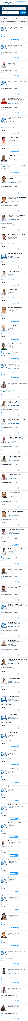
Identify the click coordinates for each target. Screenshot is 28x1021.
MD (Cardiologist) (18, 623)
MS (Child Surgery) (13, 420)
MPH (13, 139)
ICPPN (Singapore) (21, 440)
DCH (11, 457)
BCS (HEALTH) (12, 493)
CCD (17, 139)
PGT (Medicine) (20, 27)
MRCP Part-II (12, 63)
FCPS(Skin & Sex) (23, 383)
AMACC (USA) (10, 642)
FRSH (20, 157)
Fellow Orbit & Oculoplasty (17, 698)
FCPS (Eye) (17, 291)
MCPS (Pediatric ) (21, 438)
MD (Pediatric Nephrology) (13, 440)
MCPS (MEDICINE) (13, 569)
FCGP (15, 139)
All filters (5, 18)
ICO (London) (10, 970)
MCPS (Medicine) (11, 121)
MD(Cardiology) (11, 100)
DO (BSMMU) (14, 842)
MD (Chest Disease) (19, 550)
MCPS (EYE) (17, 327)
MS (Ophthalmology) (14, 716)
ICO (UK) (19, 309)
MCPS (16, 915)
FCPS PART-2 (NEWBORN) (12, 495)
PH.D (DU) (18, 512)
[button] (3, 2)
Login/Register (21, 2)
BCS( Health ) (15, 383)
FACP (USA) (10, 237)
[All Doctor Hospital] (14, 8)
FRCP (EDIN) (15, 237)
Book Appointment (14, 39)
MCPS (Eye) (20, 273)
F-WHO (11, 157)
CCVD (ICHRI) (20, 81)
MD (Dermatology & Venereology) (14, 365)
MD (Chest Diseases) (16, 530)
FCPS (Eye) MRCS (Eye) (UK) (20, 969)
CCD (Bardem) (19, 605)
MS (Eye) (23, 273)
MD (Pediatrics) (18, 402)
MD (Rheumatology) (20, 179)
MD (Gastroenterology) (19, 120)
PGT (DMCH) (20, 45)
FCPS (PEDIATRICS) (19, 493)
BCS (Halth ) (12, 291)
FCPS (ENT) (16, 345)
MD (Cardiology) (20, 641)
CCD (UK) (22, 157)
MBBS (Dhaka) (10, 383)
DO (11, 933)
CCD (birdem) (12, 806)
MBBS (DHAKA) (10, 309)
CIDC (9, 158)
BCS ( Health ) (12, 550)
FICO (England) (22, 806)
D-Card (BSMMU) (13, 605)
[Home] (9, 3)
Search (23, 12)
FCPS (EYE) (16, 309)
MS (11, 698)
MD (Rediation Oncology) (19, 679)
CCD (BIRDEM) (14, 27)
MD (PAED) (14, 512)
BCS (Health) (16, 100)
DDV (19, 383)
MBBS (9, 63)
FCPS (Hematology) (18, 254)
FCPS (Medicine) (16, 99)
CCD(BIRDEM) (14, 457)
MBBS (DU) (10, 27)
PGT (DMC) (25, 81)
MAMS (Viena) (15, 157)
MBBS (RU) (10, 81)
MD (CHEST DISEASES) (21, 569)
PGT (11, 139)
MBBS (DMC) (10, 99)
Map (17, 18)
